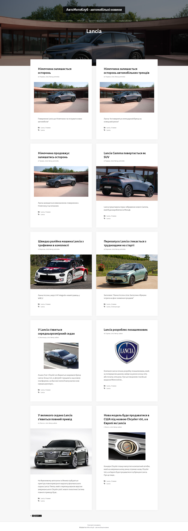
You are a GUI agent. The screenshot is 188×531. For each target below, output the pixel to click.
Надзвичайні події (125, 21)
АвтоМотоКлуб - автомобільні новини (94, 10)
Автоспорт (80, 21)
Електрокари (115, 307)
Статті (113, 21)
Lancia (43, 128)
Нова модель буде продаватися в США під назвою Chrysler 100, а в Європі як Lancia (126, 419)
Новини (53, 21)
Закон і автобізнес (66, 21)
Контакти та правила (94, 525)
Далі (38, 516)
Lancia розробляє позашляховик (126, 329)
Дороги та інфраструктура (98, 21)
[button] (137, 20)
